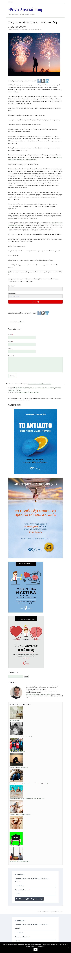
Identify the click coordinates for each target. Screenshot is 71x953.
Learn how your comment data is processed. (39, 384)
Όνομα (17, 882)
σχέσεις (42, 694)
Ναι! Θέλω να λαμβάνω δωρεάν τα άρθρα (29, 899)
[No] (69, 948)
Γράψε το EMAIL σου (22, 890)
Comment (11, 356)
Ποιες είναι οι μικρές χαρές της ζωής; (27, 392)
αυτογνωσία (35, 694)
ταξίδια (48, 694)
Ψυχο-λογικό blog (25, 9)
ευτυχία (28, 694)
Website (10, 349)
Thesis (60, 911)
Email (10, 342)
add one (21, 322)
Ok (35, 949)
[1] (41, 96)
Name (10, 335)
